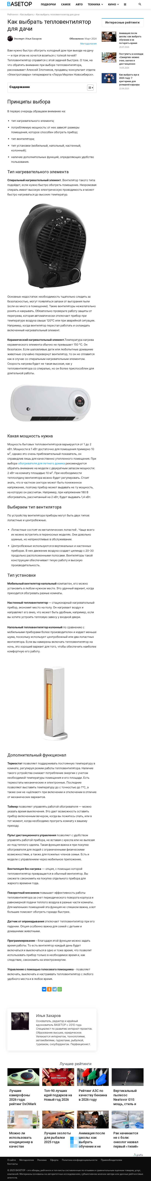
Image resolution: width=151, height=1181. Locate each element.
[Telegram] (54, 989)
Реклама (42, 1160)
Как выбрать (27, 14)
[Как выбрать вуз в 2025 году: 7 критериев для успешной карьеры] (109, 78)
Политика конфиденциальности (79, 1160)
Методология (88, 43)
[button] (140, 4)
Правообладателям (111, 1160)
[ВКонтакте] (44, 989)
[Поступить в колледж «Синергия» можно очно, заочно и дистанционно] (109, 57)
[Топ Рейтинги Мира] (21, 4)
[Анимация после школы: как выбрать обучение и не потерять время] (109, 37)
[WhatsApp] (59, 989)
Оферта (54, 1160)
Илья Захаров (33, 38)
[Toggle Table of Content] (88, 88)
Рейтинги (12, 14)
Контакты (12, 1163)
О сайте (11, 1160)
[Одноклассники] (49, 989)
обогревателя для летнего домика (41, 463)
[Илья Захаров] (10, 38)
